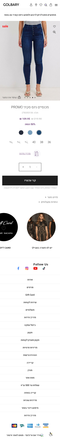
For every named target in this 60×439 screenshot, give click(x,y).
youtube (35, 267)
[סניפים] (36, 5)
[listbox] (30, 132)
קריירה (30, 362)
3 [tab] (30, 97)
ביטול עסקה (30, 325)
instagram (27, 267)
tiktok (44, 267)
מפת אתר (30, 377)
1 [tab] (35, 97)
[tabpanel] (30, 61)
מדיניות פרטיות (30, 347)
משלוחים (30, 310)
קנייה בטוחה (30, 392)
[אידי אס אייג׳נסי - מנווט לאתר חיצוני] (25, 435)
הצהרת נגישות (30, 355)
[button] (50, 5)
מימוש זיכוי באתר (30, 408)
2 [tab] (32, 97)
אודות (30, 279)
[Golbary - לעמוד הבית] (10, 5)
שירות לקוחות (30, 302)
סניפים (30, 287)
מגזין (30, 370)
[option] (39, 132)
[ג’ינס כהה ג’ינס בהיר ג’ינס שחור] (30, 132)
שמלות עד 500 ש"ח (30, 385)
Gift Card (30, 295)
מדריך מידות (30, 317)
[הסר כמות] (37, 167)
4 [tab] (27, 97)
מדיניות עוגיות (30, 400)
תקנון (30, 332)
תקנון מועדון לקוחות (30, 340)
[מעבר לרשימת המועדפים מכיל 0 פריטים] (41, 5)
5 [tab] (24, 97)
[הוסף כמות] (23, 167)
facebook (18, 267)
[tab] (30, 196)
